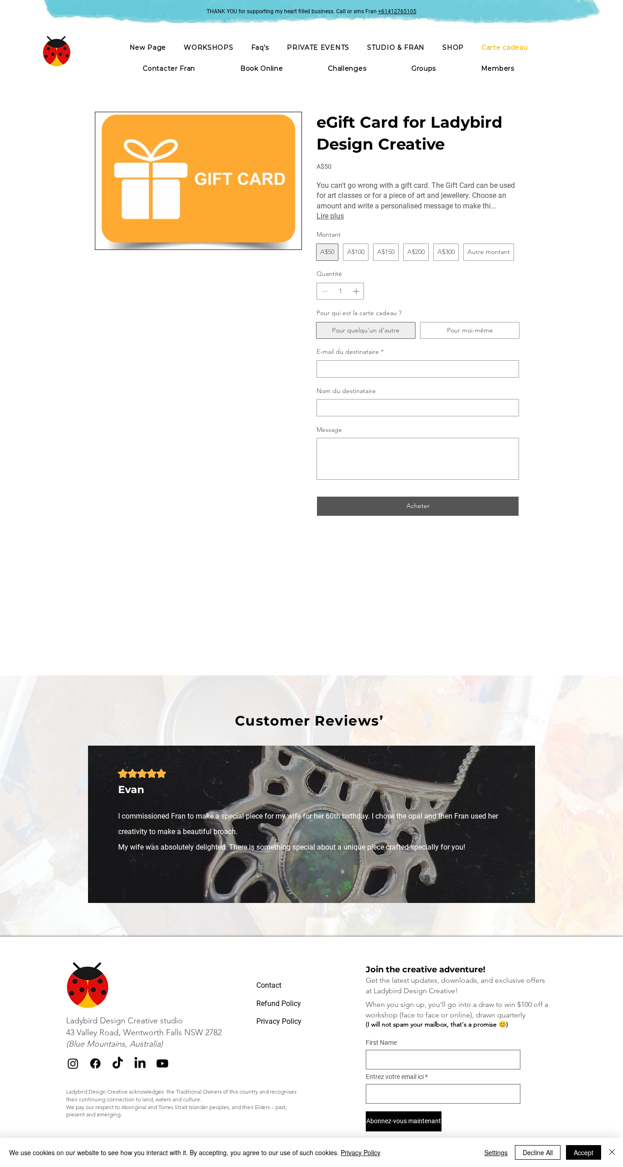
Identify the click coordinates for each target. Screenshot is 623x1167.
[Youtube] (162, 1063)
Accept (583, 1152)
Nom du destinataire (346, 391)
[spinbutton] (340, 291)
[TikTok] (118, 1063)
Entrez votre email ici (395, 1077)
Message (329, 429)
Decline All (538, 1152)
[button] (318, 47)
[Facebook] (95, 1063)
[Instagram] (73, 1063)
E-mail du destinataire (350, 352)
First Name (381, 1042)
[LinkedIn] (140, 1063)
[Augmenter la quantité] (357, 291)
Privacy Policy (360, 1152)
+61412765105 (397, 11)
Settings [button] (496, 1152)
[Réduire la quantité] (323, 291)
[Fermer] (612, 1152)
